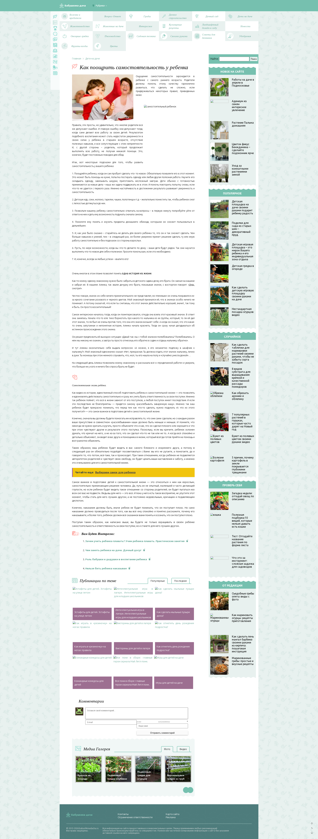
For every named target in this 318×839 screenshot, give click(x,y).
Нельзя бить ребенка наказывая (106, 568)
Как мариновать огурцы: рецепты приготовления (242, 617)
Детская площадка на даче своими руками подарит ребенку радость (242, 207)
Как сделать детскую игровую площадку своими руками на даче (243, 293)
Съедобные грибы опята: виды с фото (243, 596)
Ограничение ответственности (135, 817)
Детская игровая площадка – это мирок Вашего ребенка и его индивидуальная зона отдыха (242, 252)
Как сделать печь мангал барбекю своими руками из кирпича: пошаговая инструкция (243, 644)
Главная (76, 58)
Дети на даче (92, 58)
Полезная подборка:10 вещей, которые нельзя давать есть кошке (242, 520)
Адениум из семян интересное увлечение (239, 106)
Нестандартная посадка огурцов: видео (243, 311)
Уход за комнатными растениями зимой (240, 170)
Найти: (214, 58)
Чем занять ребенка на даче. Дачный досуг (113, 550)
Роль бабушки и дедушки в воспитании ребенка (116, 559)
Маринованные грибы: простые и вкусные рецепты (243, 661)
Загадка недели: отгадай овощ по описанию (243, 496)
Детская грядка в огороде (243, 267)
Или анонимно (153, 722)
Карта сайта (172, 814)
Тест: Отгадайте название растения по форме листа (242, 541)
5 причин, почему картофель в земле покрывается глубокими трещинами (243, 465)
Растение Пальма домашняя (243, 124)
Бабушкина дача (75, 5)
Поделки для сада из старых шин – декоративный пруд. (241, 228)
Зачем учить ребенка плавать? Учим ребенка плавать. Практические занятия (135, 541)
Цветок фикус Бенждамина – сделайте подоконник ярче (243, 149)
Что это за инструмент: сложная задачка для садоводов (243, 562)
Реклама (171, 817)
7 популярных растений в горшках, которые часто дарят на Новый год (242, 422)
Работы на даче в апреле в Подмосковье (243, 82)
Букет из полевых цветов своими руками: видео (243, 438)
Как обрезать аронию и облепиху (240, 395)
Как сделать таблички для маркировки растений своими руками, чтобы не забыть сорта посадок (243, 353)
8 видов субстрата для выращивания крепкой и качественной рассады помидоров (241, 377)
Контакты (123, 814)
